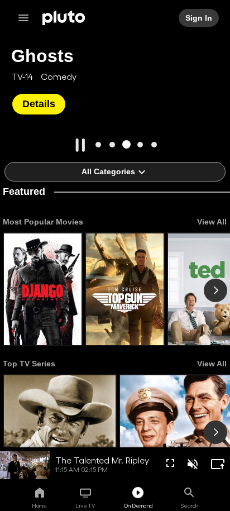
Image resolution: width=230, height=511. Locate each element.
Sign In (199, 17)
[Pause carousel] (80, 145)
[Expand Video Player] (218, 464)
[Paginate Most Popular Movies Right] (215, 290)
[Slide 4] (140, 144)
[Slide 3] (126, 144)
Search (189, 505)
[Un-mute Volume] (193, 464)
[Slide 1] (99, 144)
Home (39, 505)
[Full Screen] (170, 463)
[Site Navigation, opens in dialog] (26, 18)
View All (212, 221)
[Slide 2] (112, 144)
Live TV (85, 505)
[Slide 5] (154, 144)
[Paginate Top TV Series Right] (215, 432)
